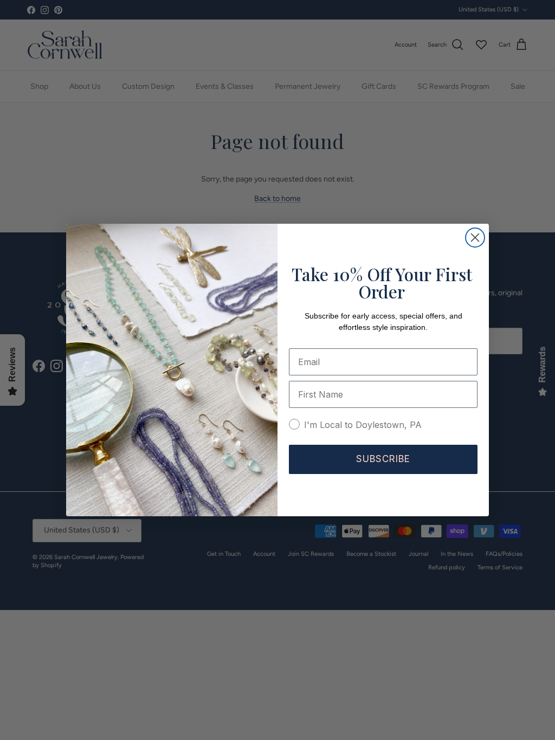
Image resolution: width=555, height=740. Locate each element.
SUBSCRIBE (383, 458)
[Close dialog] (475, 237)
